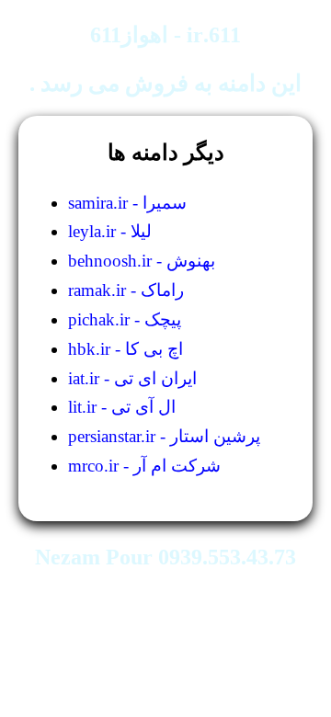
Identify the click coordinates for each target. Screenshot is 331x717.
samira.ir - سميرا (127, 202)
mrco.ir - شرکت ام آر (144, 465)
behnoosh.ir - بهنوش (141, 260)
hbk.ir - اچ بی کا (125, 348)
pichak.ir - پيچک (124, 319)
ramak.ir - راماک (126, 290)
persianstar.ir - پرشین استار (164, 436)
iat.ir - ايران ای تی (132, 378)
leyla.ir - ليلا (110, 231)
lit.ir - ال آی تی (122, 406)
